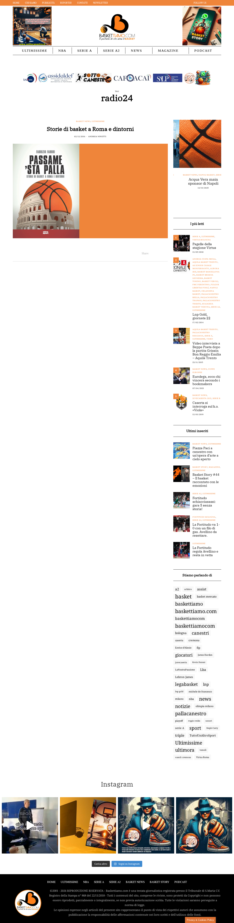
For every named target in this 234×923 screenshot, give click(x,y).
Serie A (84, 50)
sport (195, 728)
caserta (179, 640)
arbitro (188, 589)
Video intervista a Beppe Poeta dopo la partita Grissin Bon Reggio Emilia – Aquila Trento (207, 351)
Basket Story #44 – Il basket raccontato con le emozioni (206, 480)
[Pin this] (165, 253)
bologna (180, 633)
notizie (182, 706)
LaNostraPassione (185, 669)
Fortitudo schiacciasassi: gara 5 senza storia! (204, 503)
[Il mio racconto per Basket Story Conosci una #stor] (146, 825)
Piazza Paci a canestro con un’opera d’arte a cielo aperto (205, 453)
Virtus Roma (202, 757)
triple (179, 735)
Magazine (168, 50)
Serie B (216, 398)
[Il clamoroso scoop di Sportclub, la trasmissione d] (30, 825)
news (205, 699)
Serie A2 (111, 50)
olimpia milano (205, 706)
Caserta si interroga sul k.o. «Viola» (205, 406)
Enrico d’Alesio (183, 647)
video (210, 339)
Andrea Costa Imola (204, 259)
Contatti (82, 2)
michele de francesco (200, 691)
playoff (179, 720)
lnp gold (179, 691)
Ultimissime (34, 50)
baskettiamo (189, 603)
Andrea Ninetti (97, 136)
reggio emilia (194, 720)
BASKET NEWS (135, 882)
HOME (51, 882)
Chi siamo (31, 2)
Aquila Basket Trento (205, 262)
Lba (203, 669)
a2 (177, 589)
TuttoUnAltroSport (203, 735)
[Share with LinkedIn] (161, 253)
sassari (208, 720)
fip (198, 647)
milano (179, 698)
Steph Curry (212, 728)
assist (201, 589)
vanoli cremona (183, 757)
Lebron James (184, 677)
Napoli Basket (200, 175)
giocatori (184, 655)
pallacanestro (190, 713)
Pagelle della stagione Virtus (204, 246)
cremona (193, 640)
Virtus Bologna (202, 240)
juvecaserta (181, 662)
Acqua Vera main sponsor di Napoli (197, 181)
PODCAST (203, 50)
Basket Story (200, 467)
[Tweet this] (156, 253)
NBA (62, 50)
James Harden (205, 654)
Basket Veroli (210, 281)
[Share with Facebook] (152, 253)
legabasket (186, 684)
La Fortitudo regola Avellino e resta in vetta (205, 551)
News (136, 50)
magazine (214, 467)
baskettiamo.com (196, 611)
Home (16, 2)
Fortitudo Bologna (204, 517)
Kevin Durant (198, 662)
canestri (200, 633)
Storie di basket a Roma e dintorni (90, 128)
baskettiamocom (190, 618)
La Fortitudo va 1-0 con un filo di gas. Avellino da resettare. (206, 530)
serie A (179, 728)
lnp (206, 684)
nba (191, 699)
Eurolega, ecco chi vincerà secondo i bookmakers (206, 380)
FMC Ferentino (201, 284)
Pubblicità (48, 2)
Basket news (83, 121)
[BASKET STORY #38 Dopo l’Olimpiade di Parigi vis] (88, 825)
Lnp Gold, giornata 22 (201, 316)
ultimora (184, 750)
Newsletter (100, 2)
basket (183, 596)
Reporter (66, 2)
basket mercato (207, 596)
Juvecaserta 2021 (202, 398)
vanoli (203, 749)
